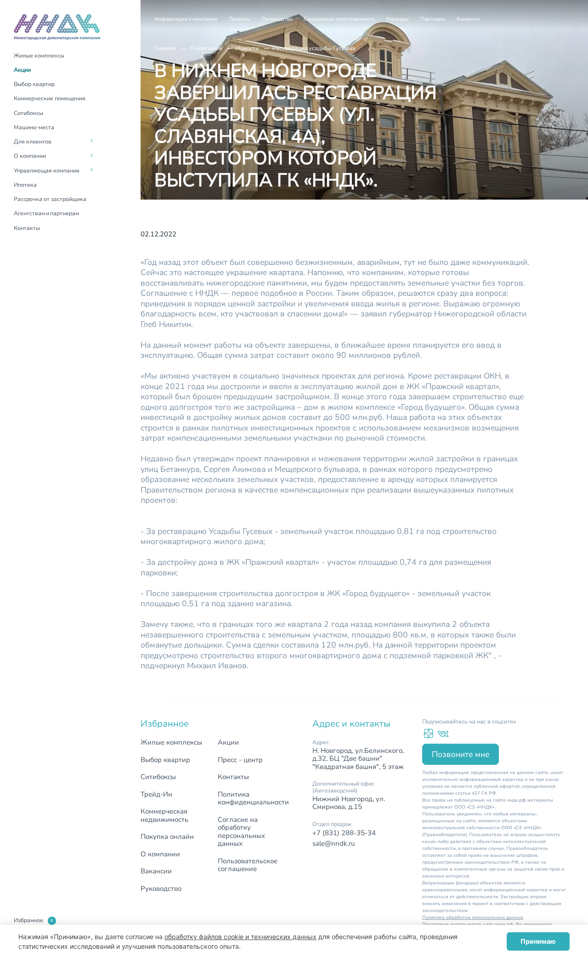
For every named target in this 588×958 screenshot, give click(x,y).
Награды (397, 19)
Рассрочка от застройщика (50, 199)
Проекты (239, 19)
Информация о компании (185, 19)
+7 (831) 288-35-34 (344, 833)
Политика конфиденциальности (253, 798)
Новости (247, 48)
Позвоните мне (460, 754)
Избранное (33, 920)
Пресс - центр (240, 759)
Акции (22, 70)
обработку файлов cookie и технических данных (240, 937)
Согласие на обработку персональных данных (241, 832)
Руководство (277, 19)
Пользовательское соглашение (247, 865)
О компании (206, 48)
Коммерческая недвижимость (164, 815)
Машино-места (34, 127)
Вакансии (469, 19)
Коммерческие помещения (49, 98)
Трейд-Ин (156, 794)
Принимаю (538, 941)
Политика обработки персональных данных (472, 917)
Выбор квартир (34, 84)
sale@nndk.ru (333, 843)
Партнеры (432, 19)
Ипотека (25, 185)
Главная (165, 48)
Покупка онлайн (167, 836)
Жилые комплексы (39, 55)
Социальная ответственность (339, 19)
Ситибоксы (28, 113)
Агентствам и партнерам (46, 213)
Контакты (27, 228)
